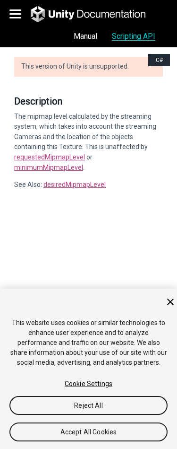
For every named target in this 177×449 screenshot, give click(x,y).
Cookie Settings (88, 383)
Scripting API (133, 36)
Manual (85, 36)
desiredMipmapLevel (74, 184)
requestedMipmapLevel (49, 157)
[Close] (170, 301)
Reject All (88, 405)
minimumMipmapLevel (48, 167)
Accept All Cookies (88, 432)
